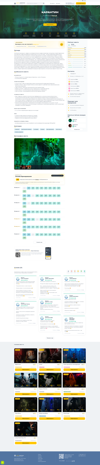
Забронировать (50, 24)
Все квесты (52, 3)
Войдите (37, 179)
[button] (84, 0)
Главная (39, 454)
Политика (40, 457)
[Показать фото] (17, 167)
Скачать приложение (42, 461)
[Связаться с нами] (2, 462)
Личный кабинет (81, 3)
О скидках (40, 460)
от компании (50, 15)
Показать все (77, 129)
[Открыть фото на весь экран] (98, 7)
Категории (58, 3)
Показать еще (39, 242)
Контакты (40, 455)
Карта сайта (40, 458)
